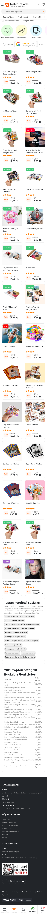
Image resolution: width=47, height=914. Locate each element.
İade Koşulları (6, 828)
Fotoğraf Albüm (24, 17)
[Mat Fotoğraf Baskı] (12, 98)
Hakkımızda (6, 819)
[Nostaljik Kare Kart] (35, 490)
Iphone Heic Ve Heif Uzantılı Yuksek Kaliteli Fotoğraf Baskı (34, 152)
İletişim (4, 838)
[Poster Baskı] (35, 255)
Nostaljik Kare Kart (33, 503)
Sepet (42, 910)
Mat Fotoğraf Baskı (10, 111)
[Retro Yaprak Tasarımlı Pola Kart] (35, 372)
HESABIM (23, 912)
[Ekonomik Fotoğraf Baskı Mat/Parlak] (12, 59)
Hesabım (5, 835)
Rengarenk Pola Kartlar (34, 346)
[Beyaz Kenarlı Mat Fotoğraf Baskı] (12, 137)
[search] (43, 11)
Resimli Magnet (39, 17)
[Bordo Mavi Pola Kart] (12, 490)
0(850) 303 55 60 (8, 802)
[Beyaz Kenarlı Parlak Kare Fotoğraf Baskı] (12, 255)
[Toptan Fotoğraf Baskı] (35, 176)
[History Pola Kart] (12, 333)
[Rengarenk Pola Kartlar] (35, 333)
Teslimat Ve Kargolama (10, 825)
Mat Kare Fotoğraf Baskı (35, 229)
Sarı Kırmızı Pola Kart (11, 385)
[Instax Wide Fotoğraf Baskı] (12, 529)
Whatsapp (32, 912)
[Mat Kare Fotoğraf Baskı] (35, 216)
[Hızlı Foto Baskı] (14, 5)
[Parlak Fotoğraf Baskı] (35, 59)
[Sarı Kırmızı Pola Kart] (12, 372)
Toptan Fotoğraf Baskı (34, 189)
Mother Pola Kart (32, 425)
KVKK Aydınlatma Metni (10, 831)
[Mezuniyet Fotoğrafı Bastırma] (12, 176)
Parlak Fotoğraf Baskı (34, 72)
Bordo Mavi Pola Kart (11, 503)
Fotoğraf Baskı (8, 17)
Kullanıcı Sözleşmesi (9, 822)
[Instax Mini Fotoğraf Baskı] (35, 529)
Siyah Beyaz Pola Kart (34, 464)
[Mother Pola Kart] (35, 412)
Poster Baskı (30, 268)
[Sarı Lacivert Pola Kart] (12, 451)
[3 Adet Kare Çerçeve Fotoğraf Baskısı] (12, 569)
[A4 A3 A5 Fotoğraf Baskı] (12, 294)
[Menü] (2, 4)
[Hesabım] (38, 4)
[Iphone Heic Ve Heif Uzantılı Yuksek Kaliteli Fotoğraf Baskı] (35, 137)
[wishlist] (43, 4)
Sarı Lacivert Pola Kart (11, 464)
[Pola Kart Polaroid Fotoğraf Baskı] (35, 294)
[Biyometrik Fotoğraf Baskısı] (35, 569)
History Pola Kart (9, 346)
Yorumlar (14, 912)
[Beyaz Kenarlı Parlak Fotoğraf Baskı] (35, 98)
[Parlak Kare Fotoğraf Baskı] (12, 216)
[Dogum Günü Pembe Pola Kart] (12, 412)
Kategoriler (5, 912)
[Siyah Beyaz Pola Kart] (35, 451)
